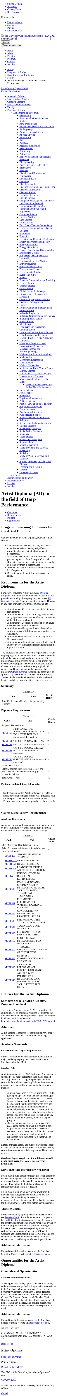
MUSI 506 (10, 921)
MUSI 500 (10, 889)
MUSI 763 (7, 750)
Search (5, 42)
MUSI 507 (10, 927)
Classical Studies (27, 192)
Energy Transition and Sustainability (36, 250)
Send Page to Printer (11, 1356)
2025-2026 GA (8, 1380)
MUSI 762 (7, 744)
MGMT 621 (11, 860)
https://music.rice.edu (38, 1254)
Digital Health (26, 222)
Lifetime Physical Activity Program (36, 338)
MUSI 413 (10, 876)
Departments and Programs (20, 75)
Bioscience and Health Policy (33, 165)
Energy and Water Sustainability (34, 241)
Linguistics (24, 340)
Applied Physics (27, 134)
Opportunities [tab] (13, 520)
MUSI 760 (7, 733)
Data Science (25, 220)
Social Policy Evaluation (31, 431)
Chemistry (24, 181)
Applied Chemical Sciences (32, 132)
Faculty (10, 107)
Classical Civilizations (30, 189)
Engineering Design (29, 252)
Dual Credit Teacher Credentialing (35, 225)
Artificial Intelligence (29, 145)
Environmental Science (30, 269)
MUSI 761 (7, 740)
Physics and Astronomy (30, 398)
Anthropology (26, 129)
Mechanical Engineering (31, 360)
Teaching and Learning (30, 467)
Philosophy (24, 395)
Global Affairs (26, 288)
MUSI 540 (10, 980)
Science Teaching (27, 425)
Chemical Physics (27, 178)
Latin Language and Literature (34, 335)
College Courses (27, 198)
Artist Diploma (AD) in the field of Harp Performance (39, 386)
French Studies (26, 283)
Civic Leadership (27, 184)
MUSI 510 (10, 940)
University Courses (28, 472)
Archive (11, 64)
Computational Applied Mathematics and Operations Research (37, 202)
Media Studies (26, 362)
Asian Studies (26, 148)
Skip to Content (14, 3)
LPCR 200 (10, 855)
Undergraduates (14, 22)
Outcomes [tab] (12, 512)
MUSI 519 (10, 949)
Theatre (23, 469)
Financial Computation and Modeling (37, 280)
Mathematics (25, 357)
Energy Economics (28, 244)
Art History (24, 143)
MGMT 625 (11, 864)
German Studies (27, 285)
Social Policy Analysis (30, 428)
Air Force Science (28, 123)
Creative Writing (27, 217)
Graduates (12, 25)
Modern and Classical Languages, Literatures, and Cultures (35, 375)
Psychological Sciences (30, 412)
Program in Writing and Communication (30, 408)
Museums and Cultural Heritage (34, 379)
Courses (11, 61)
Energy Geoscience (28, 247)
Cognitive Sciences (28, 195)
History (23, 305)
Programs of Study (16, 72)
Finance (23, 277)
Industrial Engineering (30, 313)
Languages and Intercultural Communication (32, 328)
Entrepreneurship (27, 263)
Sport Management (28, 445)
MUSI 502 (10, 913)
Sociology (24, 434)
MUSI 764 (7, 759)
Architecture (25, 137)
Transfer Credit (12, 1217)
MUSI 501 (10, 903)
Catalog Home (14, 9)
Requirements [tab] (14, 515)
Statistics (23, 453)
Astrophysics (25, 154)
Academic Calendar (16, 96)
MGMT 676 (11, 868)
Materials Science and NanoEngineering (29, 350)
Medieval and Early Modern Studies (36, 368)
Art (21, 140)
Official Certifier (19, 672)
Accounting (25, 115)
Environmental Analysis (30, 266)
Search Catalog (8, 38)
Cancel (4, 1393)
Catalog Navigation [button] (10, 91)
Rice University (14, 12)
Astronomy (24, 151)
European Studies (27, 274)
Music (10, 77)
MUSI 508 (10, 933)
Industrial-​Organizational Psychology (37, 316)
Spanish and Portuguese (30, 439)
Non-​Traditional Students (19, 104)
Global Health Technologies (32, 291)
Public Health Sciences (30, 414)
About (10, 53)
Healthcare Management (31, 302)
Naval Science (26, 390)
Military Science (27, 371)
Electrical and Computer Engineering (37, 239)
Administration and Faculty (20, 478)
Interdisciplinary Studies (31, 318)
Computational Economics (32, 206)
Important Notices (15, 480)
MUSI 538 (10, 967)
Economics (24, 233)
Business (23, 170)
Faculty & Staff (14, 30)
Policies (11, 56)
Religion (23, 420)
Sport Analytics (26, 442)
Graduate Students (16, 101)
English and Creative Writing (33, 261)
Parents (10, 28)
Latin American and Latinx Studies (36, 332)
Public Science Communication (34, 417)
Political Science (27, 401)
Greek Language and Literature (34, 299)
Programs (11, 58)
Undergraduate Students (18, 99)
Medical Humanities (29, 365)
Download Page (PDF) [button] (12, 1367)
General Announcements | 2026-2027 (37, 35)
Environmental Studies (30, 272)
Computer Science (28, 214)
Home (10, 50)
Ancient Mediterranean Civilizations (36, 126)
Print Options (14, 88)
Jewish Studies (26, 321)
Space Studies (26, 436)
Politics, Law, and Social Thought (35, 403)
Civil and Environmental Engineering (37, 187)
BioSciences (25, 167)
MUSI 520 (10, 958)
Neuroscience (26, 392)
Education (24, 236)
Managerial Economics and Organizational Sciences (32, 344)
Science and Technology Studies (35, 423)
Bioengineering (26, 162)
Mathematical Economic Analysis (35, 354)
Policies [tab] (11, 518)
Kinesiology (25, 324)
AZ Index (12, 6)
